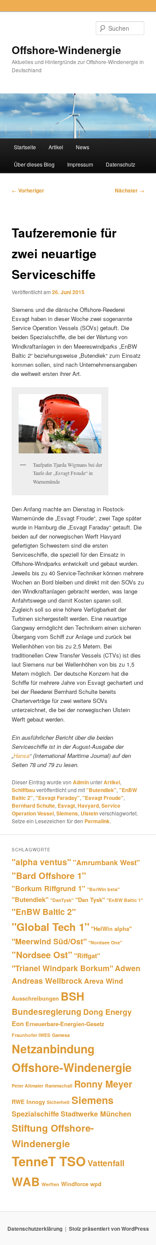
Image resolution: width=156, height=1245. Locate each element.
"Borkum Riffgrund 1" (48, 888)
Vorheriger (28, 190)
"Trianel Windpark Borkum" (62, 968)
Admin (81, 782)
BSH (72, 996)
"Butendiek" (101, 790)
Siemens (67, 813)
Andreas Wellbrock (47, 980)
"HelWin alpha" (111, 928)
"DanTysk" (62, 900)
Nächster (129, 190)
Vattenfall (106, 1163)
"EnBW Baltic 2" (44, 911)
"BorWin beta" (103, 889)
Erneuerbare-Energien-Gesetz (65, 1024)
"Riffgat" (87, 955)
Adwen (127, 968)
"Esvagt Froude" (103, 798)
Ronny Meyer (103, 1084)
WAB (26, 1181)
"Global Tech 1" (50, 926)
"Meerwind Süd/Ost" (49, 941)
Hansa (21, 755)
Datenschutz (120, 164)
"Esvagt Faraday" (58, 798)
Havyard (88, 805)
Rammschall (58, 1085)
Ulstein (89, 813)
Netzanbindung (53, 1048)
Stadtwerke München (96, 1114)
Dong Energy (107, 1011)
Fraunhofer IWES (31, 1035)
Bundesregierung (46, 1011)
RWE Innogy (28, 1101)
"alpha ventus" (41, 862)
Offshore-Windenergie (66, 49)
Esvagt (66, 805)
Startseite (25, 147)
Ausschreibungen (35, 998)
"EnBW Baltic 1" (125, 900)
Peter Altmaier (27, 1085)
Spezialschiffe (35, 1114)
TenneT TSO (49, 1161)
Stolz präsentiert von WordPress (109, 1228)
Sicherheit (58, 1102)
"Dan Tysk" (90, 899)
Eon (18, 1023)
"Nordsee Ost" (42, 954)
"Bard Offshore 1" (49, 875)
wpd (95, 1184)
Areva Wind (103, 981)
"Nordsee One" (105, 942)
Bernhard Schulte (33, 805)
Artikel (56, 147)
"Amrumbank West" (106, 862)
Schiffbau (23, 790)
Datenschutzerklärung (34, 1228)
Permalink (97, 821)
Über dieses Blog (34, 164)
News (82, 147)
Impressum (80, 164)
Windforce (74, 1184)
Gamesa (61, 1035)
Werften (50, 1184)
